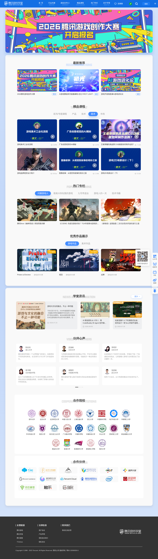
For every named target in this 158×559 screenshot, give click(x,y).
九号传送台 (83, 193)
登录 (146, 4)
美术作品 (86, 243)
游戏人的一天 (100, 193)
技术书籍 (116, 193)
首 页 (41, 4)
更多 (137, 296)
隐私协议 (42, 542)
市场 (102, 114)
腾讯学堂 (20, 534)
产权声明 (42, 534)
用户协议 (42, 530)
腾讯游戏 (20, 530)
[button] (76, 50)
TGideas (20, 542)
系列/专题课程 (60, 114)
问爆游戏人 (43, 193)
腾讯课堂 (20, 538)
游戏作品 (72, 243)
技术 (83, 114)
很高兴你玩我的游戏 (63, 193)
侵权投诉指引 (43, 538)
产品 (74, 114)
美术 (93, 114)
